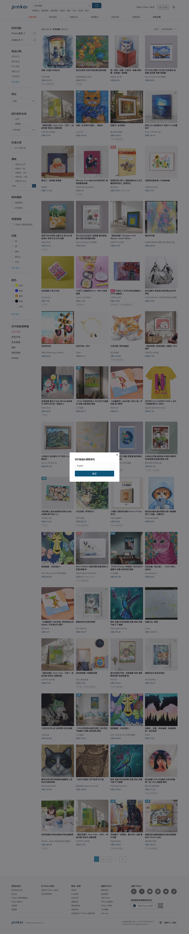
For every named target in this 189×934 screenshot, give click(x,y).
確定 (94, 473)
